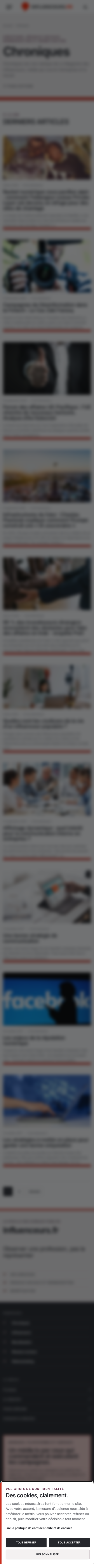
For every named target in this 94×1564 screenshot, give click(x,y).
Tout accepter (69, 1542)
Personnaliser (47, 1554)
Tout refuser (26, 1542)
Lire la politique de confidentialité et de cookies (39, 1528)
